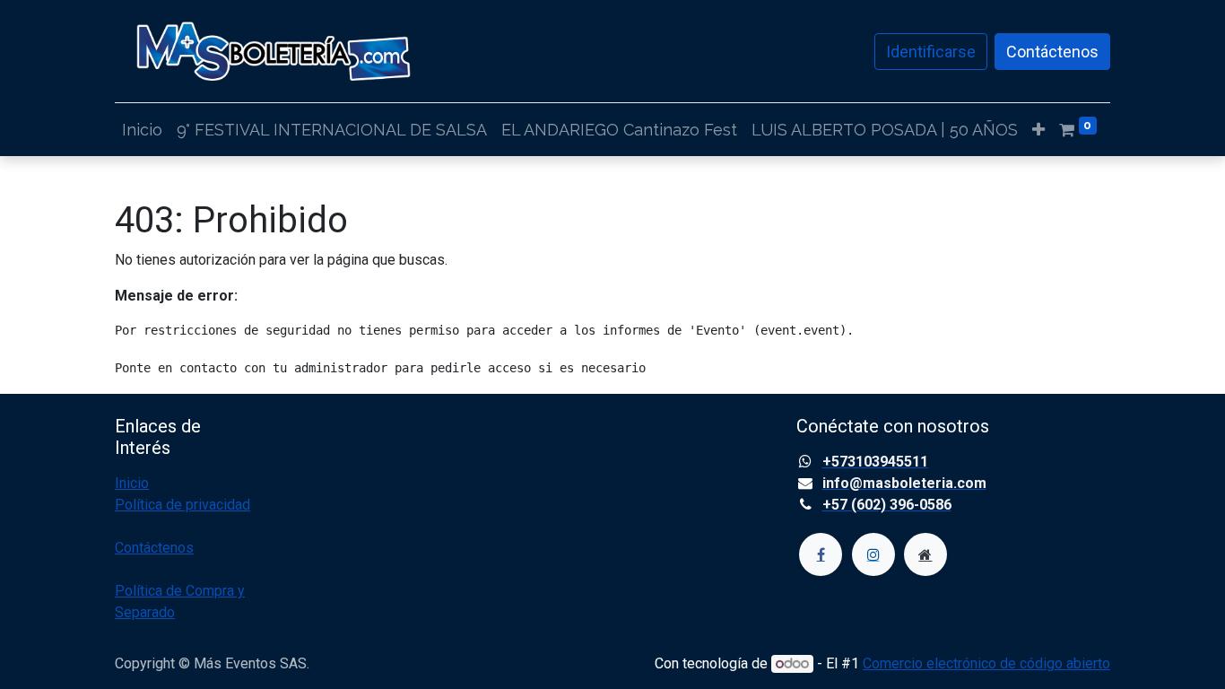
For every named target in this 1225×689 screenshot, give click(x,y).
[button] (1038, 129)
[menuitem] (142, 129)
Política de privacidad (182, 504)
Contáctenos (1052, 51)
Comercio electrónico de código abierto (986, 663)
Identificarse (931, 51)
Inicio (132, 483)
